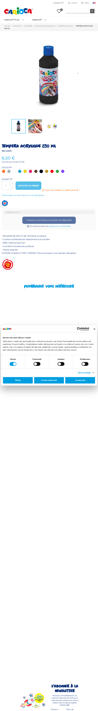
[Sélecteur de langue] (94, 3)
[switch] (37, 364)
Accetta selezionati (49, 380)
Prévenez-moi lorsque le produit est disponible (49, 220)
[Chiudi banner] (94, 329)
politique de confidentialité (60, 226)
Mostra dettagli (84, 373)
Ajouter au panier (28, 186)
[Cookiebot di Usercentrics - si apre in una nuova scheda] (78, 329)
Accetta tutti (80, 380)
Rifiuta (18, 380)
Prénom (55, 709)
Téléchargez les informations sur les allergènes (23, 195)
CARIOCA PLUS (11, 19)
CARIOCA (37, 19)
